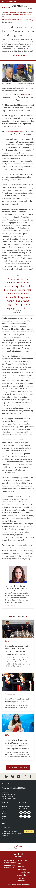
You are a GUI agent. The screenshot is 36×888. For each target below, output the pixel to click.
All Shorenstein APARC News (12, 20)
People (4, 814)
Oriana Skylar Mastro (18, 55)
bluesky (12, 776)
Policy (3, 811)
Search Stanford (9, 865)
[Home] (14, 6)
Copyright (20, 866)
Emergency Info (9, 867)
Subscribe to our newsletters (14, 131)
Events (4, 821)
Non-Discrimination (24, 872)
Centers (4, 816)
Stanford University (9, 1)
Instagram (21, 816)
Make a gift (29, 832)
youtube (18, 776)
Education (5, 809)
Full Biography (10, 606)
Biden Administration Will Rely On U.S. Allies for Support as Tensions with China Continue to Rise (18, 645)
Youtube (29, 812)
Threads (29, 816)
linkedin (6, 776)
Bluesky (25, 812)
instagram (24, 776)
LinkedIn (25, 816)
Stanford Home (9, 860)
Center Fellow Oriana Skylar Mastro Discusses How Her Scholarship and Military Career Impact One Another (18, 737)
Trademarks (21, 869)
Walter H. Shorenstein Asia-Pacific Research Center (18, 12)
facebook (30, 776)
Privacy (19, 863)
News (3, 818)
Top (20, 847)
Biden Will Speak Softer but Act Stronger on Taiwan (18, 692)
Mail (21, 812)
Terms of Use (22, 860)
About (3, 823)
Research (4, 806)
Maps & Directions (10, 862)
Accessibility (21, 875)
